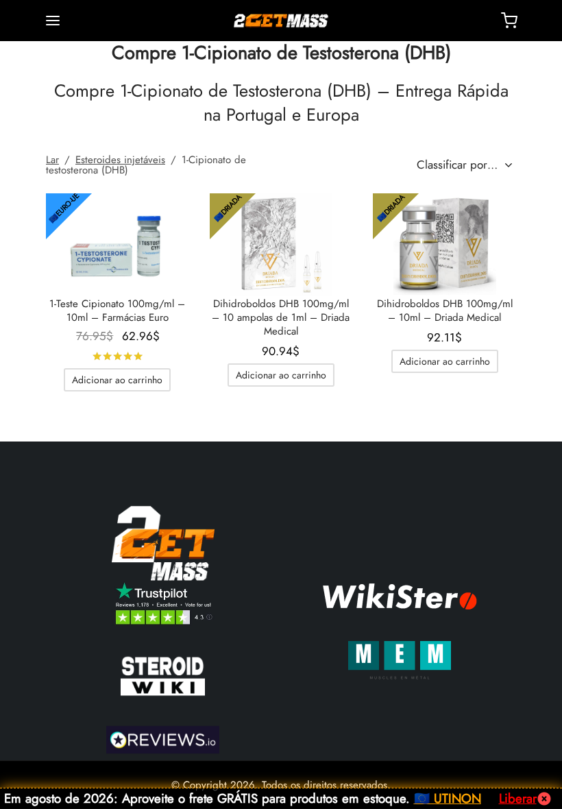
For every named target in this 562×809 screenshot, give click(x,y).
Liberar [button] (518, 798)
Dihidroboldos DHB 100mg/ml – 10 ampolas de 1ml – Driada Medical (281, 317)
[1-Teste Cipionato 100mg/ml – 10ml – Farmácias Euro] (117, 244)
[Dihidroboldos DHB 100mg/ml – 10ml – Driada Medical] (444, 244)
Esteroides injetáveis (120, 159)
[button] (117, 379)
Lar (52, 159)
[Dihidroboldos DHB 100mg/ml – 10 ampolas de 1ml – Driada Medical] (281, 244)
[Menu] (53, 20)
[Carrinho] (509, 20)
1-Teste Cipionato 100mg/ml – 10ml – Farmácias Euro (117, 310)
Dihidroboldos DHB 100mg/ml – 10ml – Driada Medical (445, 310)
